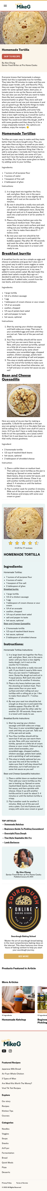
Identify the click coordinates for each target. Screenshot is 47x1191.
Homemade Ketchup (14, 824)
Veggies (5, 1133)
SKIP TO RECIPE (12, 56)
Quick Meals (7, 1162)
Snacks (5, 1143)
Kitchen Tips (7, 1111)
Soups (5, 1138)
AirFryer (5, 1148)
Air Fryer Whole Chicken (13, 1073)
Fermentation (8, 1153)
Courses (5, 1115)
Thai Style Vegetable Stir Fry (18, 838)
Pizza (4, 1167)
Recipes (5, 1106)
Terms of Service (22, 1183)
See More (23, 956)
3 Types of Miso (9, 1078)
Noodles (5, 1129)
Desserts (6, 1172)
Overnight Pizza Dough (15, 833)
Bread (4, 1158)
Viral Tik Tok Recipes (11, 1088)
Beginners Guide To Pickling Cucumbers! (24, 829)
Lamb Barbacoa (11, 842)
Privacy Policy (7, 1183)
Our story (6, 1101)
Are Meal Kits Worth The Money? (17, 1083)
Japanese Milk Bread (11, 1069)
